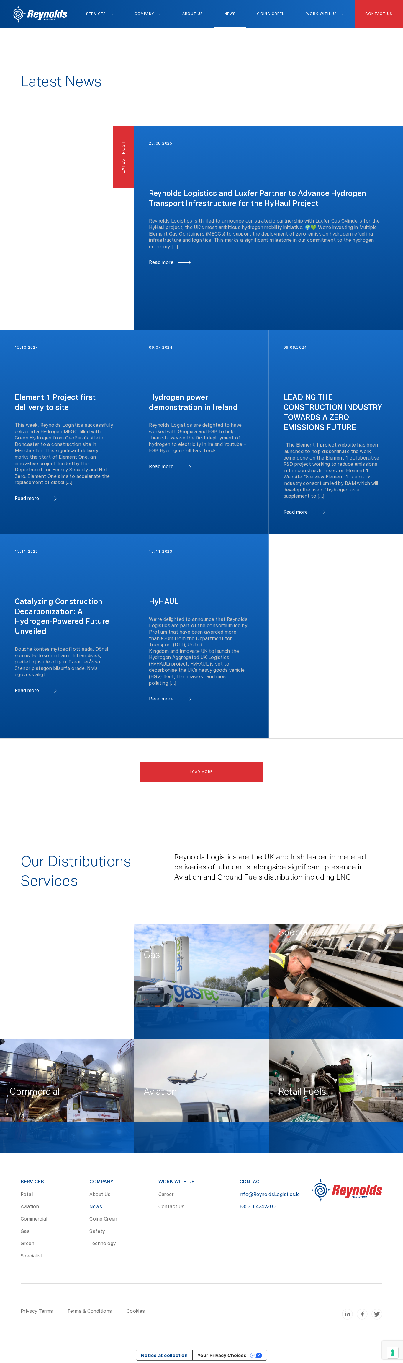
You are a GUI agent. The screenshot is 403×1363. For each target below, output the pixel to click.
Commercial (34, 1219)
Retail (27, 1194)
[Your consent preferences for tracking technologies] (392, 1352)
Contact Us (378, 14)
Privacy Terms (37, 1311)
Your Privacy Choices (221, 1355)
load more (201, 771)
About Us (192, 14)
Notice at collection (164, 1355)
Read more (161, 262)
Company (144, 14)
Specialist (32, 1256)
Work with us (321, 14)
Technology (102, 1244)
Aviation (30, 1207)
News (230, 14)
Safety (97, 1231)
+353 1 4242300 (258, 1207)
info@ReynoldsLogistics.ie (270, 1194)
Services (96, 14)
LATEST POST (124, 157)
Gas (25, 1231)
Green (27, 1244)
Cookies (136, 1311)
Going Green (271, 14)
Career (166, 1194)
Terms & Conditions (89, 1311)
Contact (251, 1182)
